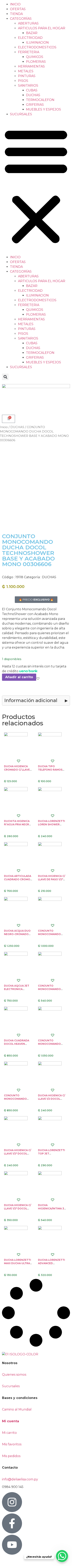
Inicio (4, 427)
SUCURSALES (21, 114)
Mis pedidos (11, 1456)
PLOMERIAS (36, 62)
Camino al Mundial (17, 1409)
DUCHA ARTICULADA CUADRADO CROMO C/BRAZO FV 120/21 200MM (17, 880)
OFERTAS (18, 9)
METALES (25, 71)
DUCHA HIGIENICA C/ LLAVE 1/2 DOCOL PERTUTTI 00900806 (52, 1099)
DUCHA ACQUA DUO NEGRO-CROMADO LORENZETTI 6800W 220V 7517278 (17, 935)
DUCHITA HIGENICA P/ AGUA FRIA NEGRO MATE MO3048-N (17, 824)
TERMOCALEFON (40, 100)
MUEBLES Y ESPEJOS (43, 109)
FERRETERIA (28, 52)
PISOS (23, 81)
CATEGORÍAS (21, 19)
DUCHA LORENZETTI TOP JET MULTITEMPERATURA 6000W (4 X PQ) (52, 1155)
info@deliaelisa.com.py (20, 1479)
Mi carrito (10, 1433)
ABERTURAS (28, 23)
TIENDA (16, 14)
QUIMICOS (34, 57)
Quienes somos (14, 1374)
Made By (11, 1560)
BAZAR (31, 33)
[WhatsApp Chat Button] (62, 1556)
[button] (36, 186)
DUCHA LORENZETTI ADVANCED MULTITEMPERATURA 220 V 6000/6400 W (52, 1264)
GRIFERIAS (35, 105)
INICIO (15, 4)
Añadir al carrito (19, 677)
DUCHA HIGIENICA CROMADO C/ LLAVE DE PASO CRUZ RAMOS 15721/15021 (17, 771)
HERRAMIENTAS (31, 66)
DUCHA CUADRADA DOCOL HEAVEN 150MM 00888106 (16, 1044)
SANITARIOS (28, 85)
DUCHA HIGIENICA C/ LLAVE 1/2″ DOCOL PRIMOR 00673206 (17, 1153)
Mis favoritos (11, 1444)
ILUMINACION (37, 42)
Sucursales (11, 1386)
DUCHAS (33, 95)
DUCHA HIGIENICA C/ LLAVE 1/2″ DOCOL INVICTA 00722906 (17, 1208)
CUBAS (31, 90)
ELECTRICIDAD (30, 38)
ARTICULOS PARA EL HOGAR (41, 28)
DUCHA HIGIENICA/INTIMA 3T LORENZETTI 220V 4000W (52, 1210)
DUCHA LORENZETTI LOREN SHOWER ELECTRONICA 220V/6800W (51, 826)
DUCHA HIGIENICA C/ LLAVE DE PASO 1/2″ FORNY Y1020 (51, 879)
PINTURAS (26, 76)
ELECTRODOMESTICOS (37, 47)
